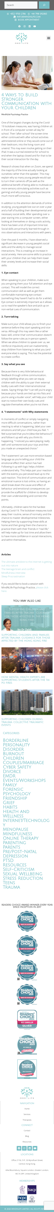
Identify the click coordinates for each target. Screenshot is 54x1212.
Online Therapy (20, 838)
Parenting (14, 842)
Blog (27, 1136)
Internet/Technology (26, 822)
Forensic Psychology (17, 791)
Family (10, 785)
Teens (9, 882)
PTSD (8, 860)
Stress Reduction (23, 878)
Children (13, 758)
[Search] (44, 5)
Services (27, 1114)
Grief (9, 802)
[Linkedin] (29, 26)
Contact (27, 1130)
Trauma (11, 887)
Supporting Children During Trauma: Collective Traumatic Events (22, 722)
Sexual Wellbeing (22, 874)
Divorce (12, 771)
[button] (48, 38)
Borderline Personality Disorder (16, 745)
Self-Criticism (18, 869)
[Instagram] (24, 26)
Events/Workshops (24, 780)
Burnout (13, 753)
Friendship (15, 798)
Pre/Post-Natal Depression (20, 853)
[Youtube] (34, 26)
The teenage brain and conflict (17, 569)
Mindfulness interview (13, 572)
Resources (14, 865)
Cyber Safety (17, 767)
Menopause (15, 829)
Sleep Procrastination (13, 576)
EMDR (9, 776)
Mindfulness (17, 833)
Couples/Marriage (23, 762)
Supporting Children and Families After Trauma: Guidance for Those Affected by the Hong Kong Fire (25, 638)
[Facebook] (19, 26)
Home (27, 1108)
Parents (11, 847)
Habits (10, 807)
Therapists (27, 1120)
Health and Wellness (16, 813)
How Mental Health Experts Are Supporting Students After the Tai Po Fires (25, 680)
